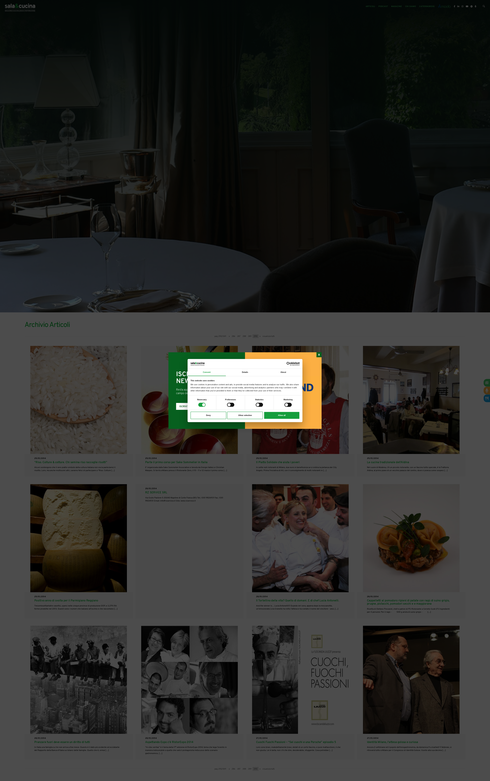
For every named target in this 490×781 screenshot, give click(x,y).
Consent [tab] (207, 372)
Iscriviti (184, 406)
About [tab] (283, 372)
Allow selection (245, 415)
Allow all (282, 415)
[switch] (230, 405)
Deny (208, 415)
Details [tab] (245, 372)
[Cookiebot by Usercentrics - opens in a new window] (288, 364)
